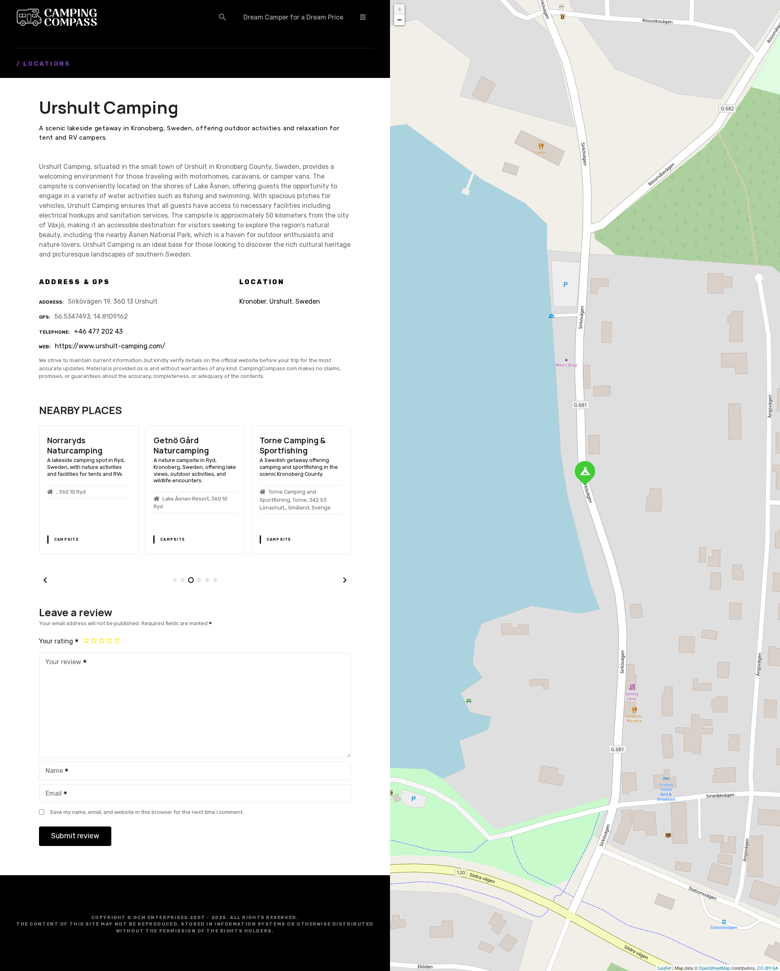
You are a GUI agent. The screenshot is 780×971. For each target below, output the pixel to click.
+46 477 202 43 (98, 331)
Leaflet (664, 968)
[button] (222, 17)
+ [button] (399, 9)
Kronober (252, 301)
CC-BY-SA (767, 968)
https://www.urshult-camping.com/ (110, 346)
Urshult (280, 301)
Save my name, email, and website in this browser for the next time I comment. (147, 812)
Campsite (66, 539)
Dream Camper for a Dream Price (293, 17)
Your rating (57, 641)
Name (52, 771)
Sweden (307, 301)
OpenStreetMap (714, 968)
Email (51, 794)
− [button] (399, 19)
